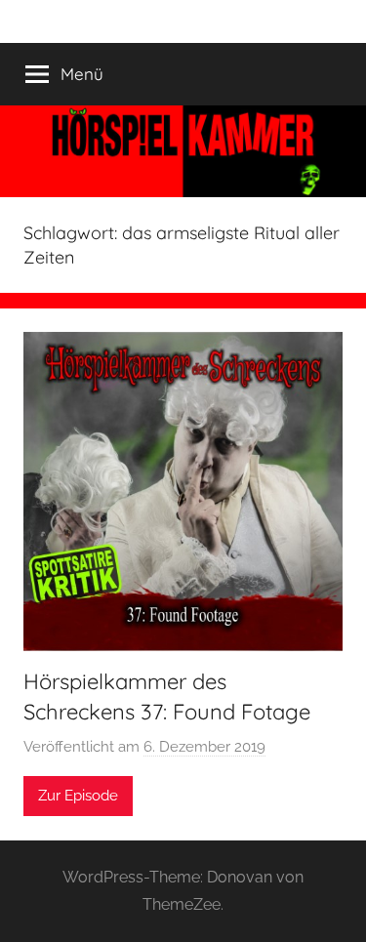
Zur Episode (78, 795)
